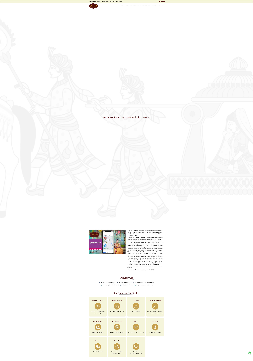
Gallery (136, 6)
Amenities (143, 6)
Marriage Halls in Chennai (150, 232)
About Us (129, 6)
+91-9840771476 (150, 270)
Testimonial (152, 6)
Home (122, 6)
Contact (160, 6)
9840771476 (109, 1)
